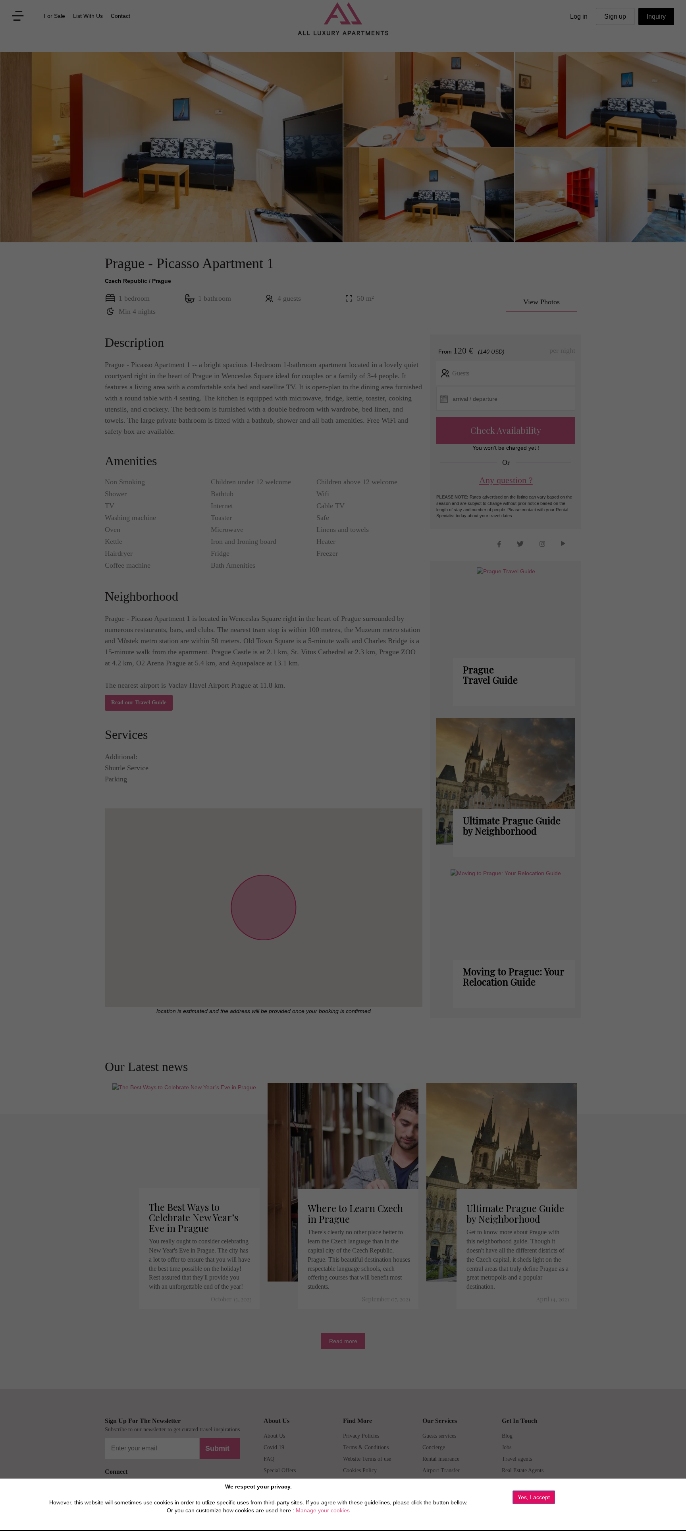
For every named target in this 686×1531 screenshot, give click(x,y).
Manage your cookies (323, 1510)
